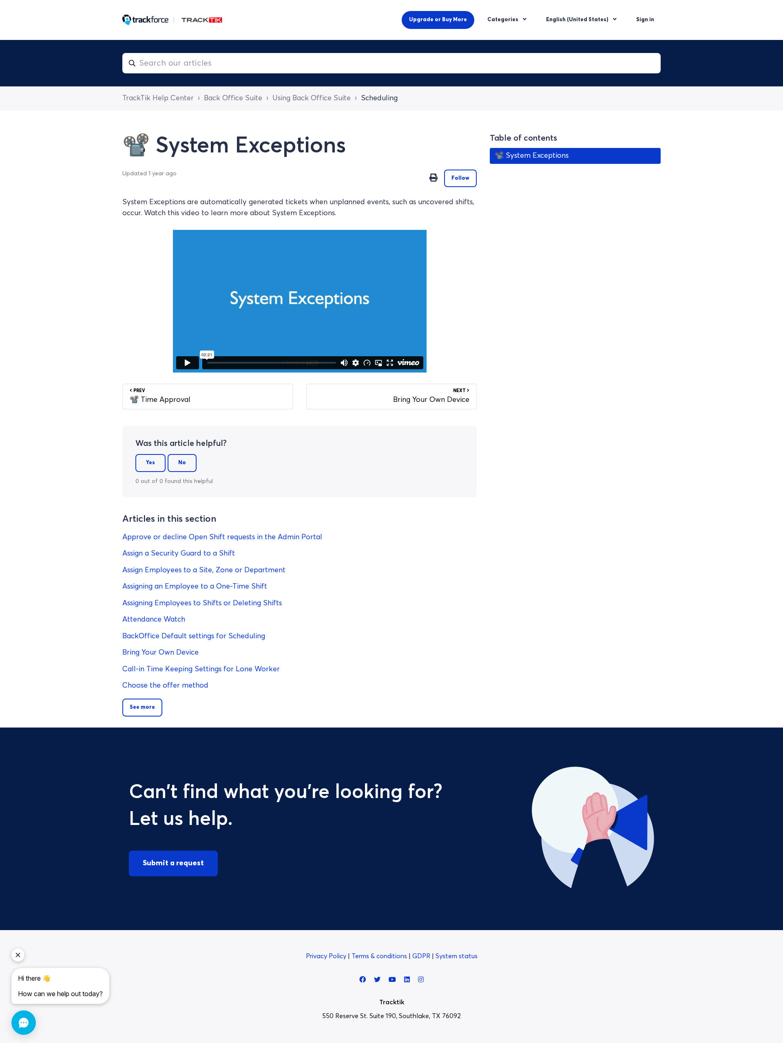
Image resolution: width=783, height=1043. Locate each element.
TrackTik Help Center (158, 98)
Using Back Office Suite (311, 98)
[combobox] (391, 63)
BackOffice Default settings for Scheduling (193, 636)
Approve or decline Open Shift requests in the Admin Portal (222, 537)
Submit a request (173, 863)
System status (457, 956)
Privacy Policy (327, 956)
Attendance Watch (153, 619)
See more (142, 707)
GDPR (422, 956)
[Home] (172, 20)
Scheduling (379, 98)
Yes (150, 462)
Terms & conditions (380, 956)
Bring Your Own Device (160, 652)
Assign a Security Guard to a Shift (178, 553)
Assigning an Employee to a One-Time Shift (194, 586)
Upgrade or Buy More (438, 19)
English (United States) (578, 19)
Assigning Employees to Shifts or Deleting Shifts (202, 603)
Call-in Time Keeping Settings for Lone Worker (201, 669)
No (182, 462)
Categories (503, 19)
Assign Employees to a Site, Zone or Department (203, 570)
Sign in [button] (645, 19)
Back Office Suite (233, 98)
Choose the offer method (165, 685)
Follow (460, 178)
